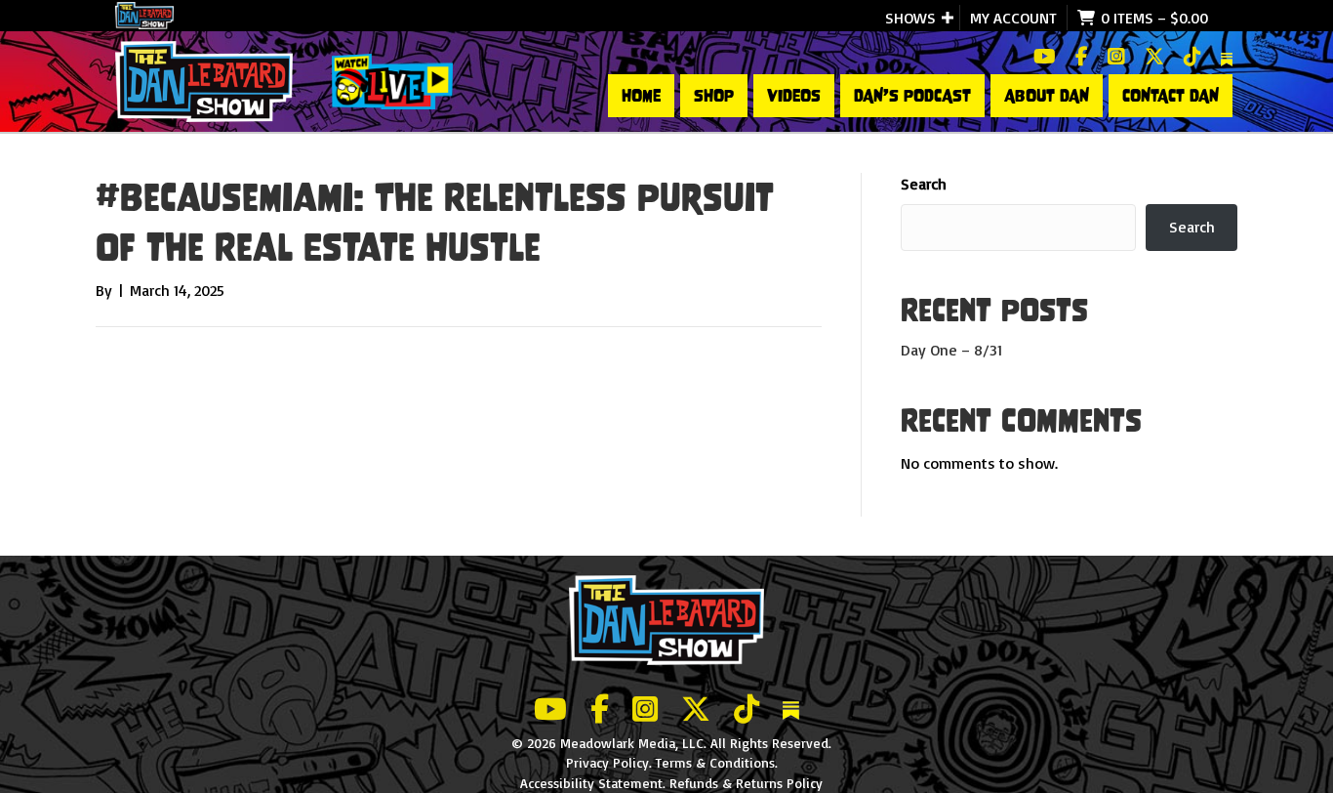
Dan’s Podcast (912, 95)
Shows (910, 17)
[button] (947, 17)
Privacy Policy (607, 762)
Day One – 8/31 (951, 349)
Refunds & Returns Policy (746, 782)
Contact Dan (1170, 95)
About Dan (1046, 95)
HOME (641, 95)
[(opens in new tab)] (392, 80)
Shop (714, 95)
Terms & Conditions (715, 762)
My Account (1013, 17)
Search (924, 183)
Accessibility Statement (591, 782)
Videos (794, 95)
